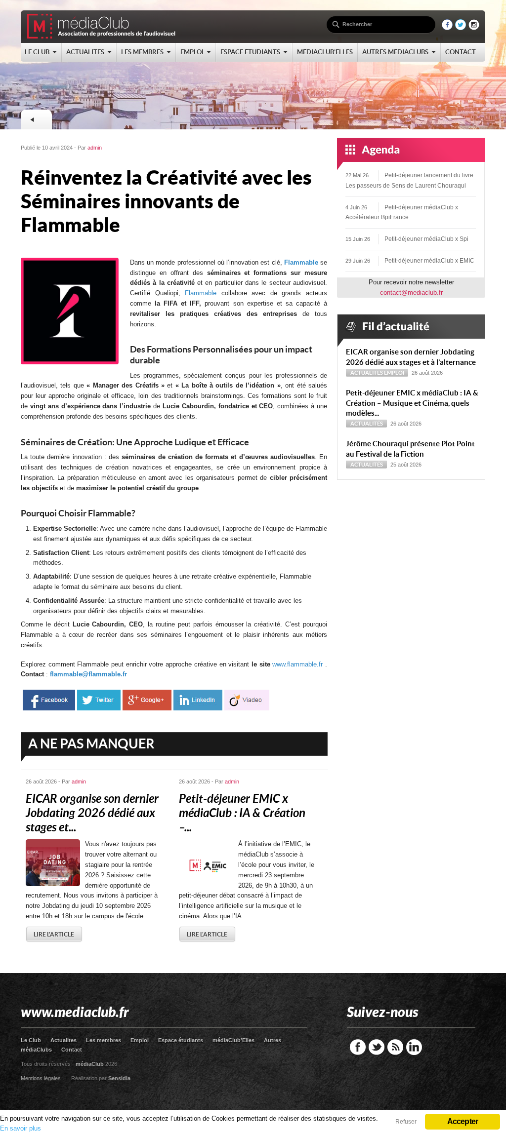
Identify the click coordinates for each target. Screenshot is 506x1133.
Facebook (358, 1047)
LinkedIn (414, 1047)
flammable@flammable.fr (88, 674)
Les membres (103, 1040)
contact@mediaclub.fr (411, 292)
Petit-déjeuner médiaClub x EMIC (429, 260)
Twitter (376, 1047)
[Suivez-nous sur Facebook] (447, 28)
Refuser (406, 1121)
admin (94, 148)
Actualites (63, 1040)
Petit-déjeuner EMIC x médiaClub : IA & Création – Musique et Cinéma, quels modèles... (412, 403)
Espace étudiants (180, 1040)
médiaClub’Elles (233, 1040)
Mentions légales (41, 1078)
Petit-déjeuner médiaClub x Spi (426, 238)
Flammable (301, 262)
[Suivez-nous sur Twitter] (460, 28)
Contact (71, 1050)
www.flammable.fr (297, 664)
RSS (395, 1047)
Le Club (31, 1040)
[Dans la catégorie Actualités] (36, 119)
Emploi (394, 373)
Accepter (462, 1121)
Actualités (366, 373)
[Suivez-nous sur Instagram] (473, 28)
